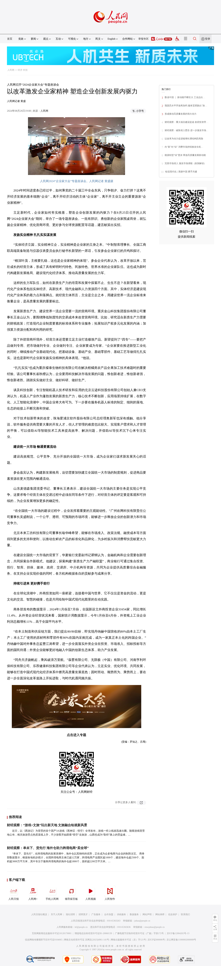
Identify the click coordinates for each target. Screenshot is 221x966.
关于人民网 (56, 914)
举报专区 (143, 38)
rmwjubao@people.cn (154, 927)
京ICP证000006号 (156, 939)
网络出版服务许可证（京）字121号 (128, 939)
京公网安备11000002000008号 (181, 939)
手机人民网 (52, 899)
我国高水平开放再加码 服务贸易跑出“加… (186, 105)
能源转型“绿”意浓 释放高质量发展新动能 (185, 155)
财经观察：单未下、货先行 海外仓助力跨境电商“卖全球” (48, 848)
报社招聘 (70, 914)
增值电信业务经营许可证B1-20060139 (93, 933)
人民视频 (90, 899)
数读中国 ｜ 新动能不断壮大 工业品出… (185, 97)
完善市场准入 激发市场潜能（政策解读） (185, 163)
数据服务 (134, 914)
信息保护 (172, 914)
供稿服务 (121, 914)
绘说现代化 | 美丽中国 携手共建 (181, 171)
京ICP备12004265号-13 (178, 933)
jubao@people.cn (142, 921)
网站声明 (147, 914)
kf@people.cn (81, 927)
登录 (207, 38)
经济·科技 (23, 70)
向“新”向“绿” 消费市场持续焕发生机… (184, 147)
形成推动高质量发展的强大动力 (180, 114)
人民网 (10, 70)
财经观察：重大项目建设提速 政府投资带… (186, 122)
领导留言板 (71, 899)
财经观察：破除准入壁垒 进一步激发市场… (186, 130)
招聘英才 (83, 914)
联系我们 (185, 914)
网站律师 (159, 914)
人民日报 (13, 899)
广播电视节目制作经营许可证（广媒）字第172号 (139, 933)
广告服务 (95, 914)
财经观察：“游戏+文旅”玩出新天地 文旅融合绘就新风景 (47, 825)
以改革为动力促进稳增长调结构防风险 (184, 138)
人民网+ (33, 899)
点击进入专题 (76, 735)
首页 (9, 38)
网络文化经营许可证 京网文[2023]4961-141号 (86, 939)
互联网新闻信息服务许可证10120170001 (52, 933)
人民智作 (110, 899)
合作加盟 (108, 914)
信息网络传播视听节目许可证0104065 (43, 939)
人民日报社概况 (39, 914)
